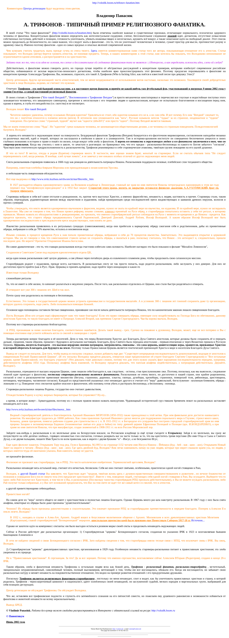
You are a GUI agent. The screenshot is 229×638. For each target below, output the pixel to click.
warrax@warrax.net (135, 629)
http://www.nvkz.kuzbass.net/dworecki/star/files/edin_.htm (62, 179)
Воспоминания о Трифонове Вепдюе (90, 97)
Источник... (198, 520)
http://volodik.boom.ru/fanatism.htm (72, 32)
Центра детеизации (34, 8)
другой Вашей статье (32, 473)
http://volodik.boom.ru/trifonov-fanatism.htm (115, 2)
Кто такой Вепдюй (54, 97)
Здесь (94, 50)
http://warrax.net (117, 629)
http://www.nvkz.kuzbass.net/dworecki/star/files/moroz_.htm (38, 409)
